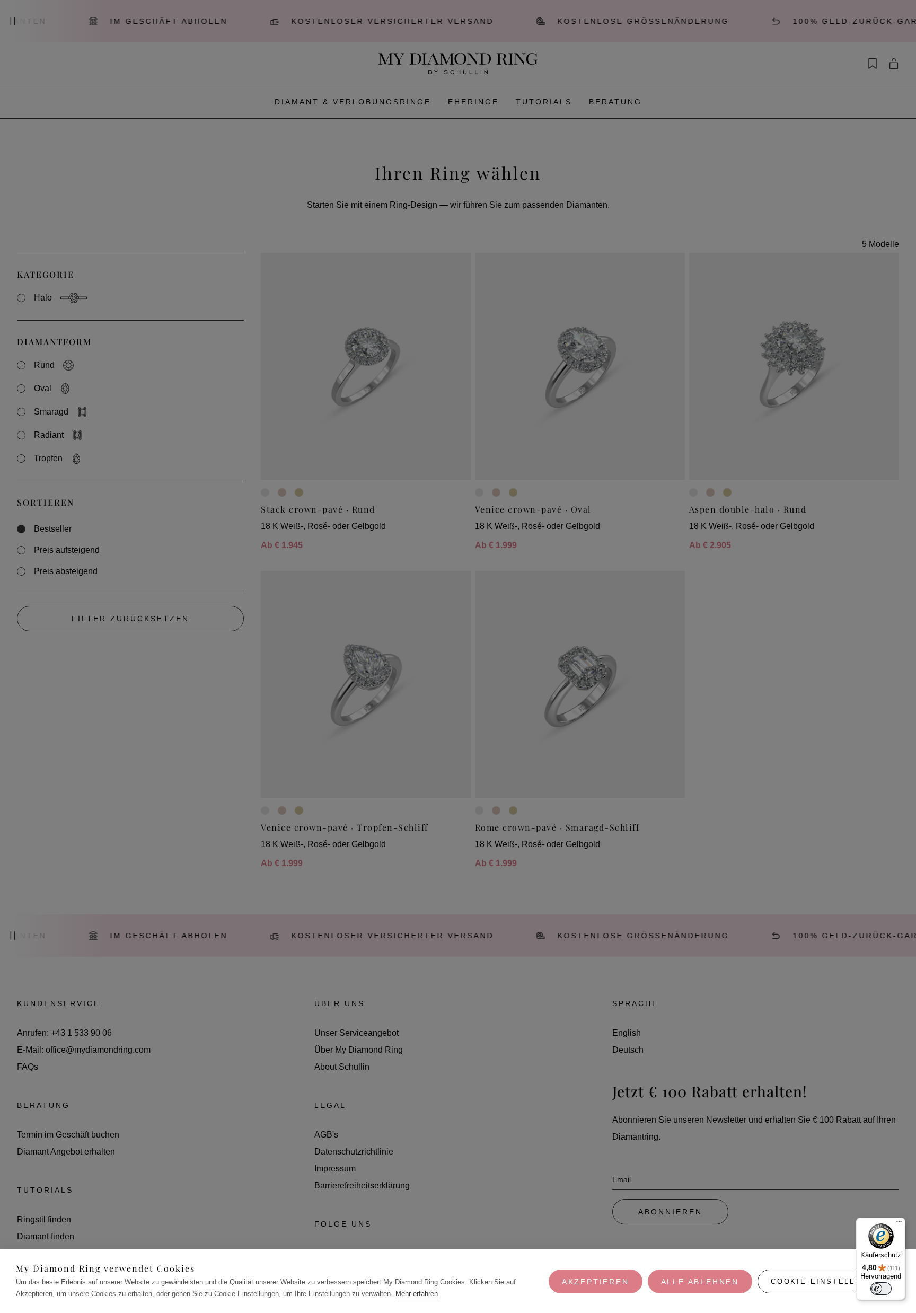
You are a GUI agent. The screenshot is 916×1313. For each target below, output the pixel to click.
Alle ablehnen (700, 1281)
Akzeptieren (595, 1281)
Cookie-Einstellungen (829, 1281)
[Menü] (899, 1224)
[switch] (881, 1288)
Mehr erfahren (416, 1294)
